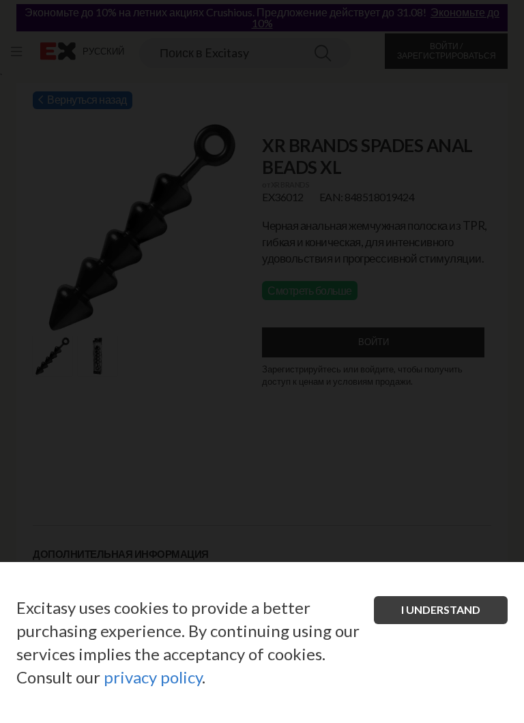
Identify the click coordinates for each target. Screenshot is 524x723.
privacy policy (153, 677)
